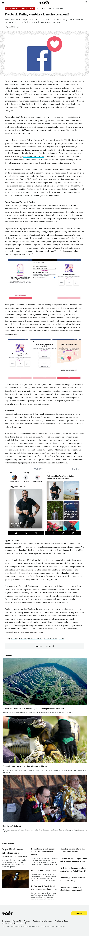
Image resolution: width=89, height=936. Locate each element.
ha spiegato (55, 140)
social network (50, 638)
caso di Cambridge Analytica (27, 592)
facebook (23, 638)
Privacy (27, 921)
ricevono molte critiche (33, 156)
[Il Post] (44, 2)
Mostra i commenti (44, 646)
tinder (61, 638)
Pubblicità (16, 921)
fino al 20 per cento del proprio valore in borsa (44, 123)
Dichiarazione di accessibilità (14, 923)
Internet (41, 8)
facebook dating (35, 638)
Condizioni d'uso (61, 921)
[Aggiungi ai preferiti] (17, 27)
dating (14, 638)
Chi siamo (6, 921)
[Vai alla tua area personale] (86, 2)
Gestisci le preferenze (42, 921)
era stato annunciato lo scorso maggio (28, 87)
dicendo (8, 97)
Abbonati (79, 913)
